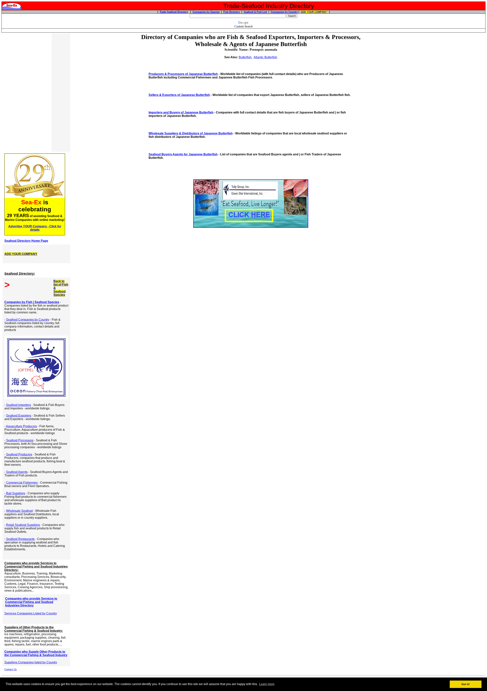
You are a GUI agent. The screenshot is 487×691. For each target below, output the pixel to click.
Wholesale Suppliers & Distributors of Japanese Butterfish (191, 133)
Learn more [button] (267, 684)
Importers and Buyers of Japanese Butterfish (181, 112)
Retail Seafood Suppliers (23, 524)
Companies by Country (284, 11)
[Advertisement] (27, 92)
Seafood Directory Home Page (26, 240)
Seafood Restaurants (20, 539)
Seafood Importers (18, 405)
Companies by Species (206, 11)
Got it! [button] (466, 684)
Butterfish (245, 57)
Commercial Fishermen (22, 482)
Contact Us (10, 669)
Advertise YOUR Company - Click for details (34, 228)
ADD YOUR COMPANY (314, 11)
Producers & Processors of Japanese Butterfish (183, 74)
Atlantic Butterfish (265, 57)
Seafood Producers (19, 454)
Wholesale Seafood (19, 510)
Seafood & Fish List (255, 11)
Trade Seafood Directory (174, 11)
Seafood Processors (19, 440)
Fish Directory (231, 11)
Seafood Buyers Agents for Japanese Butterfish (183, 154)
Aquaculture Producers (21, 426)
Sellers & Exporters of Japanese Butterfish (179, 95)
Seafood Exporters (18, 415)
